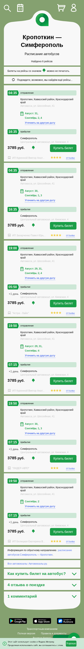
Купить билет (63, 148)
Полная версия (26, 633)
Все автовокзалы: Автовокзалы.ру (27, 563)
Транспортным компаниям (42, 629)
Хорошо (71, 643)
